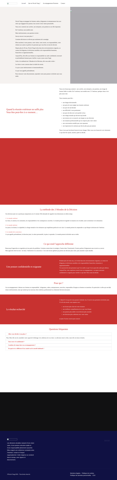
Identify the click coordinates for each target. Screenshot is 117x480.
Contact (63, 3)
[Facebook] (105, 440)
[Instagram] (106, 440)
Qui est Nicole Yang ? (34, 3)
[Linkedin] (108, 440)
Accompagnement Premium (50, 3)
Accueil (23, 3)
